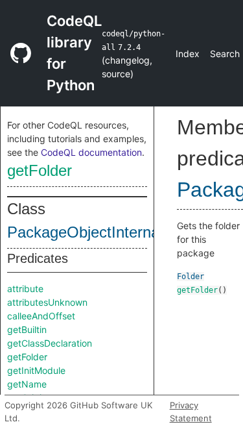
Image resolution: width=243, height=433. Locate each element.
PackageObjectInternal (85, 232)
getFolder (39, 170)
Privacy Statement (191, 411)
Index (188, 53)
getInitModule (36, 370)
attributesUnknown (47, 302)
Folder (190, 276)
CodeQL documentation (91, 152)
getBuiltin (27, 329)
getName (27, 384)
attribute (25, 288)
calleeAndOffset (41, 315)
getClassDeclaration (49, 343)
